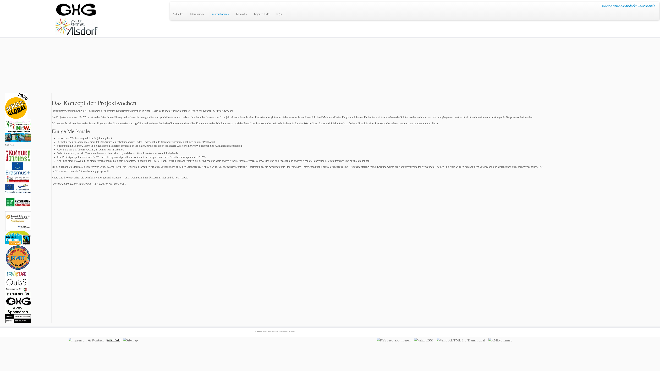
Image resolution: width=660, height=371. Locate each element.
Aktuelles (178, 14)
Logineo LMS (262, 14)
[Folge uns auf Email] (185, 6)
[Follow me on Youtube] (190, 6)
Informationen (219, 14)
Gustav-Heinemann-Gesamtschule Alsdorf (278, 332)
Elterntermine (197, 14)
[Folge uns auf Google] (175, 6)
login (279, 14)
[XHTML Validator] (462, 340)
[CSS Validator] (425, 340)
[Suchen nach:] (288, 13)
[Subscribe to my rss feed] (180, 6)
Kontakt (240, 14)
